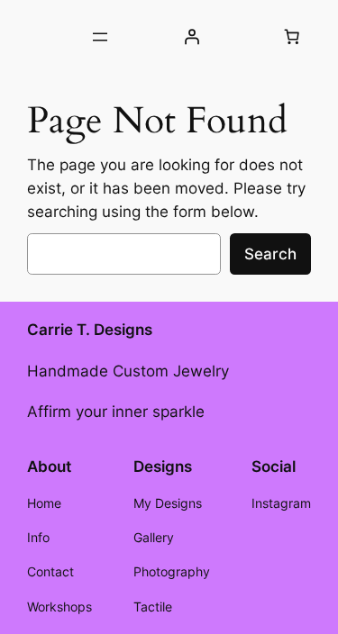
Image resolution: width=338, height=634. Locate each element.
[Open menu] (100, 37)
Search (270, 254)
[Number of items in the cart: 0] (292, 37)
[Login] (192, 37)
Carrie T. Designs (89, 330)
